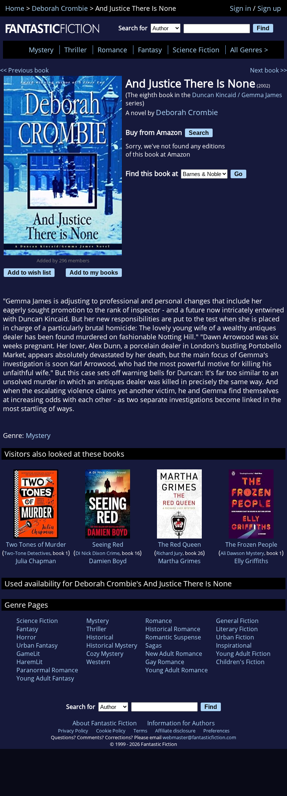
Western (98, 662)
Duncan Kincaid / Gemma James (237, 95)
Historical (99, 637)
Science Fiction (196, 49)
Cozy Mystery (104, 654)
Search (199, 132)
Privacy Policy (73, 730)
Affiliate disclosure (175, 730)
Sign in (240, 8)
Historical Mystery (111, 645)
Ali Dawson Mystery (242, 553)
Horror (26, 637)
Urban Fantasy (37, 645)
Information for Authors (181, 723)
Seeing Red (107, 544)
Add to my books (94, 272)
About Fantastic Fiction (104, 723)
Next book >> (268, 70)
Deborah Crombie (187, 112)
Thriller (75, 49)
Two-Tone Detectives (27, 553)
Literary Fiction (237, 629)
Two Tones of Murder (36, 544)
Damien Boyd (108, 561)
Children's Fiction (240, 662)
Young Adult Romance (176, 670)
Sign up (269, 8)
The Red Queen (179, 544)
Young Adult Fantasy (45, 678)
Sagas (153, 645)
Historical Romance (172, 629)
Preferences (216, 730)
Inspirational (233, 645)
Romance (112, 49)
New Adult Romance (173, 654)
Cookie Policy (111, 730)
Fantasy (150, 49)
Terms (140, 730)
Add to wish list (29, 272)
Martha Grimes (179, 561)
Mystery (41, 49)
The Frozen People (251, 544)
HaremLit (29, 662)
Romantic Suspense (173, 637)
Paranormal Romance (47, 670)
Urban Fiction (235, 637)
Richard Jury (169, 553)
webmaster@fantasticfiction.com (199, 737)
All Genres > (251, 49)
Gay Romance (164, 662)
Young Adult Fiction (243, 654)
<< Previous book (24, 70)
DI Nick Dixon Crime (97, 553)
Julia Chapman (36, 561)
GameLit (28, 654)
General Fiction (237, 621)
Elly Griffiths (251, 561)
